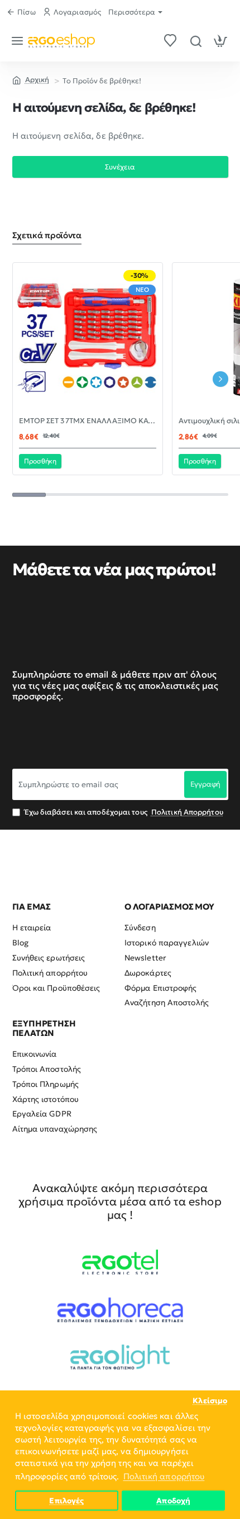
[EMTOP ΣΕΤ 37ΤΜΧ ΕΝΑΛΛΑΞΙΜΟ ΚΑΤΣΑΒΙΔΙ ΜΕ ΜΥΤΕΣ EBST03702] (88, 338)
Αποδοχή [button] (173, 1501)
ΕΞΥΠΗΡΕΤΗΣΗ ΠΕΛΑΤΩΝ (44, 1028)
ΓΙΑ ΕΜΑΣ (31, 907)
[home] (31, 79)
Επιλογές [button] (66, 1501)
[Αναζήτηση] (195, 40)
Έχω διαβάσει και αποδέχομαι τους (123, 812)
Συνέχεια (120, 167)
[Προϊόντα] (19, 40)
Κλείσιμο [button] (210, 1401)
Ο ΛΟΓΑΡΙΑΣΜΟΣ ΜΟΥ (169, 907)
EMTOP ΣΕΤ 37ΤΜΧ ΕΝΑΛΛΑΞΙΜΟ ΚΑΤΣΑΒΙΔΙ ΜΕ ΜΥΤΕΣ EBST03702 (87, 421)
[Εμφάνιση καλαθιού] (220, 40)
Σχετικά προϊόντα (46, 235)
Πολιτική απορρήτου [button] (164, 1476)
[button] (40, 461)
